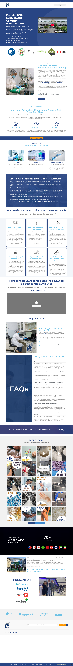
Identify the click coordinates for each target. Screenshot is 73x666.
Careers (35, 5)
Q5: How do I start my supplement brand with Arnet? (45, 415)
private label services (47, 190)
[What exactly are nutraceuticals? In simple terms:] (59, 526)
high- (44, 346)
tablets (44, 345)
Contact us (47, 5)
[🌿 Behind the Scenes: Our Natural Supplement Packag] (14, 495)
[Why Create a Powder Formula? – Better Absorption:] (44, 465)
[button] (7, 52)
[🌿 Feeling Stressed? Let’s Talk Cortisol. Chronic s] (29, 495)
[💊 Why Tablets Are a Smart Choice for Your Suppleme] (59, 480)
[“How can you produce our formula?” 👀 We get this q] (44, 480)
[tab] (49, 372)
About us (28, 5)
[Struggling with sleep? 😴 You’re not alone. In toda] (14, 465)
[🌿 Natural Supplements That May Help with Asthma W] (44, 495)
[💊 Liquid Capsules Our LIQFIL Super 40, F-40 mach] (59, 495)
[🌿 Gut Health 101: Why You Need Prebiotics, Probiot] (29, 526)
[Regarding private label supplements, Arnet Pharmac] (29, 510)
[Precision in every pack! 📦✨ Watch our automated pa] (29, 480)
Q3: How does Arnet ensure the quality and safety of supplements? (48, 394)
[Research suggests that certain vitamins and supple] (44, 526)
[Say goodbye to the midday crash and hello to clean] (14, 480)
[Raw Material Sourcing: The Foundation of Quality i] (14, 526)
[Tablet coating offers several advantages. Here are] (59, 510)
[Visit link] (12, 626)
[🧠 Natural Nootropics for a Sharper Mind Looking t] (29, 465)
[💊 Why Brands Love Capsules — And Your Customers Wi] (14, 510)
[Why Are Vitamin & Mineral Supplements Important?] (44, 510)
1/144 (30, 324)
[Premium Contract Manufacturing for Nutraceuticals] (59, 465)
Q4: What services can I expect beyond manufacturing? (46, 404)
